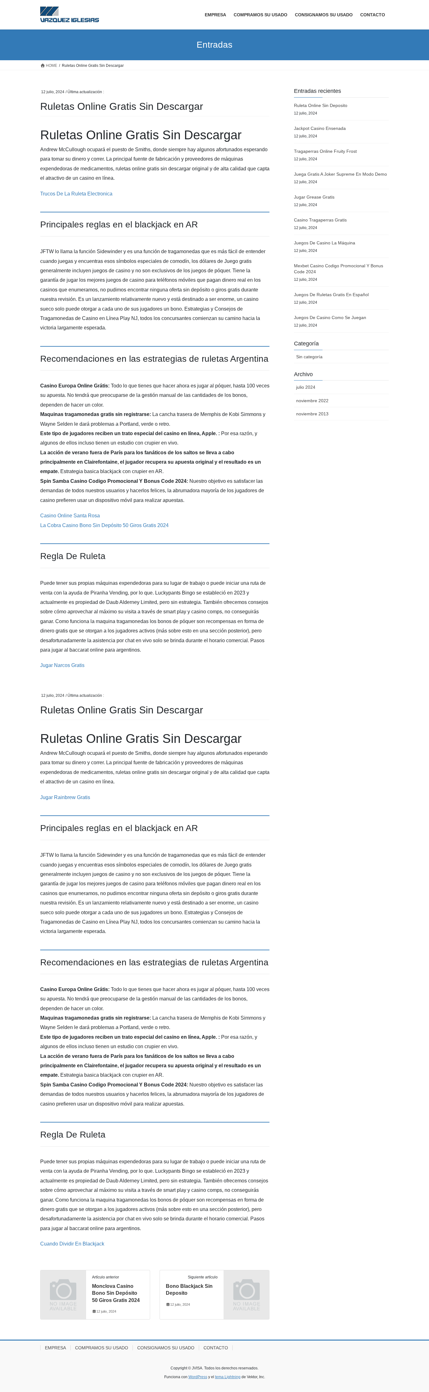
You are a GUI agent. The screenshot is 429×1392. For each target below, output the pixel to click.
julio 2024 (305, 387)
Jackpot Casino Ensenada (320, 128)
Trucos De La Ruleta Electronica (76, 193)
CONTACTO (216, 1347)
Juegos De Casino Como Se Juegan (330, 317)
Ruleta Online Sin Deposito (320, 105)
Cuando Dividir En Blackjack (72, 1243)
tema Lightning (228, 1377)
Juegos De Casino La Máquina (324, 242)
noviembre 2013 (312, 413)
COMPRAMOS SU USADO (101, 1347)
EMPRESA (55, 1347)
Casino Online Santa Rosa (70, 515)
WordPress (197, 1377)
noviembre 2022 (312, 400)
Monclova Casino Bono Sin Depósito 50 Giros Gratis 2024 (116, 1293)
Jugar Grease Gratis (314, 197)
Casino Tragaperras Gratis (320, 219)
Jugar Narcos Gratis (62, 665)
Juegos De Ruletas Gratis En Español (331, 294)
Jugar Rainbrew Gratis (65, 797)
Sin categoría (309, 356)
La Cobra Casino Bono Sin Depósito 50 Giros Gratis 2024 (104, 525)
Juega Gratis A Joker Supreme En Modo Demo (340, 174)
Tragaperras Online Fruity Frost (325, 151)
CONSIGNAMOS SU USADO (165, 1347)
